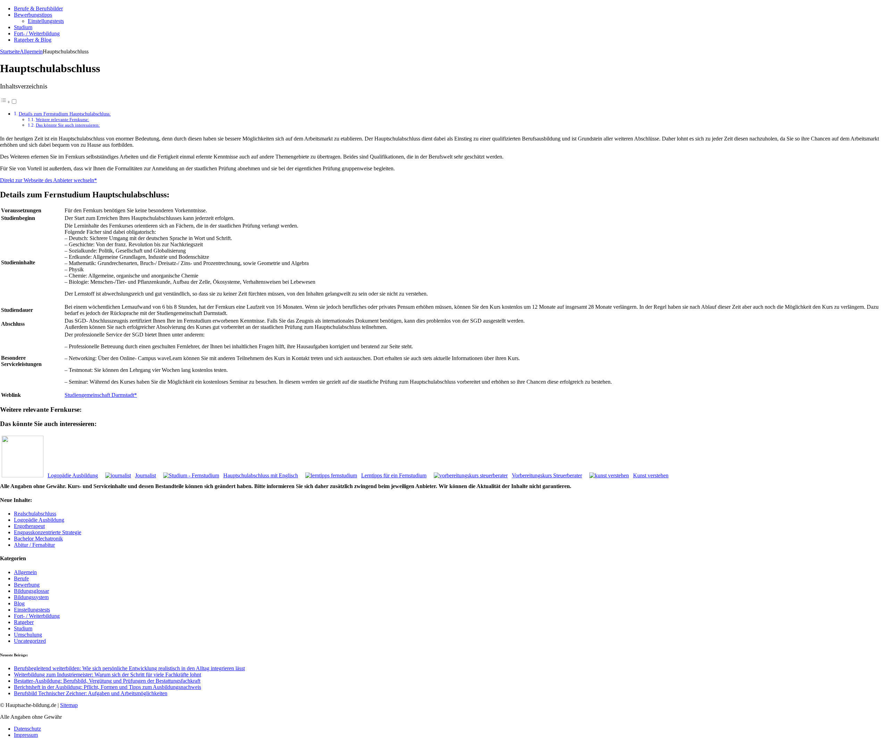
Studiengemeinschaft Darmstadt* (101, 395)
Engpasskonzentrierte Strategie (47, 532)
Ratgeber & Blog (32, 40)
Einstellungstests (46, 21)
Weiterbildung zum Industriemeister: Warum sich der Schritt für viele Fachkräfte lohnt (107, 674)
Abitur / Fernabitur (34, 545)
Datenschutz (27, 729)
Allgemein (25, 572)
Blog (19, 603)
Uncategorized (30, 641)
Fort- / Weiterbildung (37, 33)
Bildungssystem (31, 597)
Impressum (26, 735)
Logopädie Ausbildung (39, 520)
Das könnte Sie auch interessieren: (68, 125)
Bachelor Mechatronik (38, 539)
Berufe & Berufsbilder (38, 8)
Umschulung (28, 635)
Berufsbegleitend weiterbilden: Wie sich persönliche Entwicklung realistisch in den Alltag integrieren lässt (129, 668)
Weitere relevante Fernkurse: (62, 119)
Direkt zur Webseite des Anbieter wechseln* (48, 180)
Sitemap (69, 705)
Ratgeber (24, 622)
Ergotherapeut (29, 526)
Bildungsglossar (31, 591)
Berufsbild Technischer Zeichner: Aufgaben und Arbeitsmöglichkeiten (90, 693)
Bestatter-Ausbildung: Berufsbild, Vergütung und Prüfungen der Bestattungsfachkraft (107, 681)
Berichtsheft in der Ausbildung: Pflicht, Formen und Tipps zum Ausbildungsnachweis (107, 687)
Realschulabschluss (35, 514)
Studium (23, 27)
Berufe (21, 578)
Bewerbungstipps (33, 15)
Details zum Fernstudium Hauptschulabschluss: (65, 114)
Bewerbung (27, 585)
